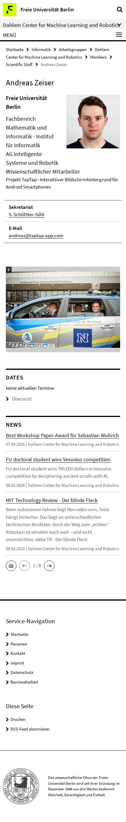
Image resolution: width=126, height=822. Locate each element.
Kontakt (18, 653)
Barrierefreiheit (24, 682)
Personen (19, 644)
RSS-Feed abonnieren (30, 729)
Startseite (14, 49)
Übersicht (22, 399)
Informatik (41, 49)
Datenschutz (22, 672)
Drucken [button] (18, 719)
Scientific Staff (19, 64)
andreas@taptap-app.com (36, 235)
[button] (11, 566)
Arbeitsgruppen (73, 49)
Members (98, 57)
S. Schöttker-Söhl (26, 214)
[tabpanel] (63, 168)
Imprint (17, 663)
